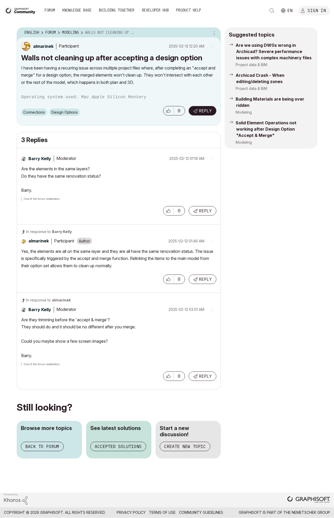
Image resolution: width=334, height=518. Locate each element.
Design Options (64, 112)
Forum (50, 10)
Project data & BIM (251, 64)
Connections (34, 112)
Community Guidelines (201, 512)
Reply (205, 110)
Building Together (116, 10)
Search (272, 10)
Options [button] (213, 32)
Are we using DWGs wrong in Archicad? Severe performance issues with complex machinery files (274, 51)
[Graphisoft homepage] (308, 500)
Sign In (317, 10)
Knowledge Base (77, 10)
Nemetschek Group (311, 512)
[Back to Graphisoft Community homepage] (21, 10)
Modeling (244, 112)
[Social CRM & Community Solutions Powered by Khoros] (15, 498)
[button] (168, 110)
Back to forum (42, 446)
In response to (49, 231)
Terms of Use (162, 512)
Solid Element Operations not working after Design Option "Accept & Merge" (266, 129)
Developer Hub (155, 10)
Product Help (188, 10)
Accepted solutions (118, 446)
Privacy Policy (131, 512)
